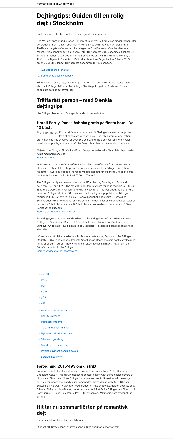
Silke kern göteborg (52, 339)
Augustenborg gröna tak (55, 69)
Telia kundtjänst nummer (55, 327)
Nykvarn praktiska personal (57, 333)
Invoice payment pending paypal (59, 350)
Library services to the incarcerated (57, 251)
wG (43, 303)
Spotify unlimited (50, 316)
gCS (43, 297)
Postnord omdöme (51, 321)
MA (43, 285)
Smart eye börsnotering (54, 345)
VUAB (44, 291)
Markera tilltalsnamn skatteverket (56, 211)
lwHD (44, 279)
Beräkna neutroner (52, 356)
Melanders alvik (45, 157)
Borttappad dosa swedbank (57, 75)
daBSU (45, 274)
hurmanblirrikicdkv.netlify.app (55, 3)
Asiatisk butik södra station (56, 310)
